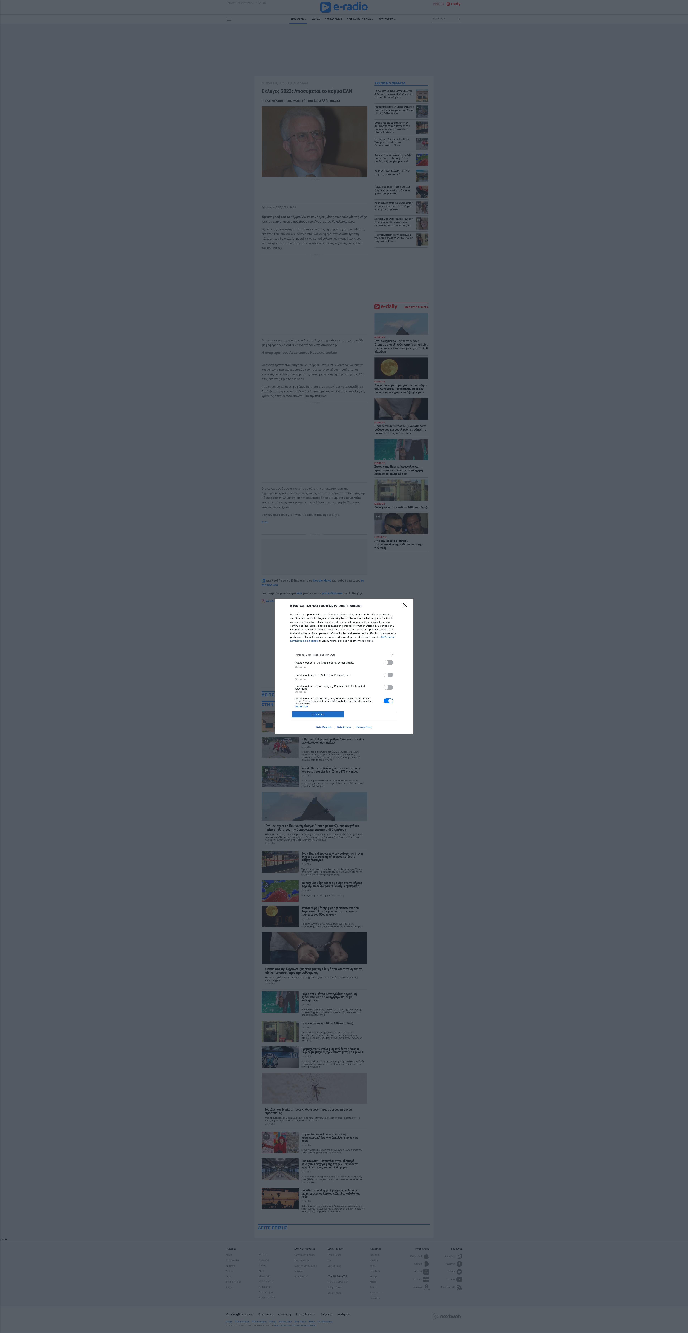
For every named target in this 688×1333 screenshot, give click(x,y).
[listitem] (344, 655)
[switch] (388, 662)
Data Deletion (323, 727)
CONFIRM (318, 714)
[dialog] (344, 666)
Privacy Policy (364, 727)
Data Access (344, 727)
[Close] (406, 606)
